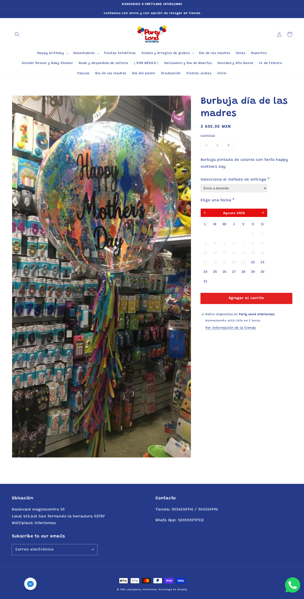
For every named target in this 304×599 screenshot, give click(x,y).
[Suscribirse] (92, 549)
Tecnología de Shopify (172, 590)
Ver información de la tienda (230, 327)
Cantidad (208, 135)
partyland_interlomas (142, 590)
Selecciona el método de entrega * (235, 179)
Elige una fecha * (217, 200)
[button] (17, 34)
